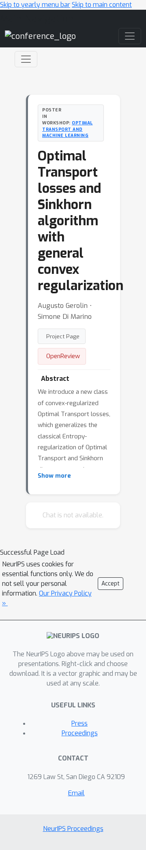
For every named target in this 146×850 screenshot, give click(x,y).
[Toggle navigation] (26, 59)
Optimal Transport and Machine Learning (67, 129)
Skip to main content (102, 4)
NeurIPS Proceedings (73, 828)
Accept (110, 583)
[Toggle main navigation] (129, 36)
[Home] (40, 35)
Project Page (62, 336)
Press (79, 723)
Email (76, 793)
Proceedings (80, 733)
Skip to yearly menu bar (35, 4)
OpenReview (63, 356)
